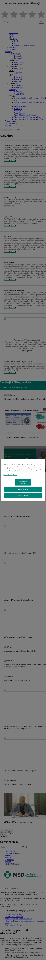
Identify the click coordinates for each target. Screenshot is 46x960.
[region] (23, 480)
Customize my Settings (23, 482)
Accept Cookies (23, 495)
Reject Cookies (23, 489)
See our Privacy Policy (10, 475)
